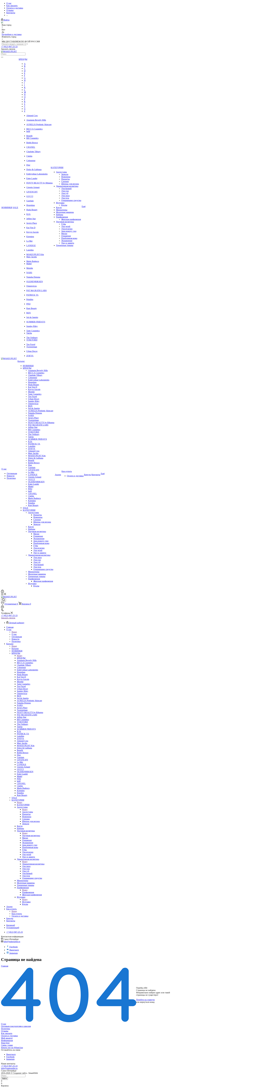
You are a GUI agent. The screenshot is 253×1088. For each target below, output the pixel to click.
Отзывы (4, 1031)
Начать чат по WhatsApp (12, 1047)
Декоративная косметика (33, 864)
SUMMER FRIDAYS (35, 322)
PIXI (28, 304)
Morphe (29, 268)
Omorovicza (31, 286)
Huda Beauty (31, 210)
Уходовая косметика (31, 835)
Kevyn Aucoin (32, 232)
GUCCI (29, 196)
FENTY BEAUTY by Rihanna (39, 183)
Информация (7, 1040)
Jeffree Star (31, 219)
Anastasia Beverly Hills (36, 120)
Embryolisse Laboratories (37, 174)
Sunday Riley (32, 326)
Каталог (15, 648)
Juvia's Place (31, 223)
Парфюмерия (28, 892)
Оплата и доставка (9, 1036)
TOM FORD (31, 340)
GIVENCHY (32, 192)
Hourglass (30, 205)
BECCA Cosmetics (34, 129)
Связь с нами (7, 1045)
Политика (5, 1028)
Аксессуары (27, 812)
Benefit (29, 136)
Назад (14, 632)
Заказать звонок (8, 618)
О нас (14, 634)
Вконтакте (14, 950)
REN (28, 313)
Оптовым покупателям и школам (16, 1026)
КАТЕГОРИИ (23, 805)
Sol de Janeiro (32, 317)
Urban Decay (32, 351)
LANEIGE (31, 245)
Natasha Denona (33, 277)
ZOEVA (29, 356)
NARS (29, 272)
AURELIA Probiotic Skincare (39, 124)
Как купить (17, 914)
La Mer (29, 241)
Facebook (13, 947)
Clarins (29, 156)
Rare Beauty (31, 308)
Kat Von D (30, 227)
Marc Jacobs (31, 257)
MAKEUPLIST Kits (35, 254)
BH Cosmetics (32, 138)
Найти (4, 1078)
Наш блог (5, 1043)
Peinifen (29, 299)
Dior (28, 165)
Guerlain (30, 201)
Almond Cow (32, 115)
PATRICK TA (32, 295)
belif (28, 131)
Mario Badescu (32, 261)
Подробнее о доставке (12, 34)
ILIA (28, 214)
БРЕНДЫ (21, 658)
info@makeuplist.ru (12, 941)
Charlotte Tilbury (33, 151)
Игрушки (26, 902)
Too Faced (30, 344)
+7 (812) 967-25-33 (9, 47)
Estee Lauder (31, 178)
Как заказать (6, 1033)
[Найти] (2, 57)
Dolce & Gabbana (34, 169)
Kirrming (30, 236)
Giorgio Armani (33, 187)
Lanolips (30, 250)
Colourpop (30, 160)
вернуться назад (147, 1002)
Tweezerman (31, 347)
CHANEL (30, 147)
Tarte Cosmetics (33, 331)
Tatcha (29, 333)
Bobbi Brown (32, 143)
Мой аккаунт (7, 1038)
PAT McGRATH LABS (36, 290)
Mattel (29, 264)
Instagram (13, 953)
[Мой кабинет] (2, 592)
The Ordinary (32, 337)
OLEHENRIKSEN (34, 281)
